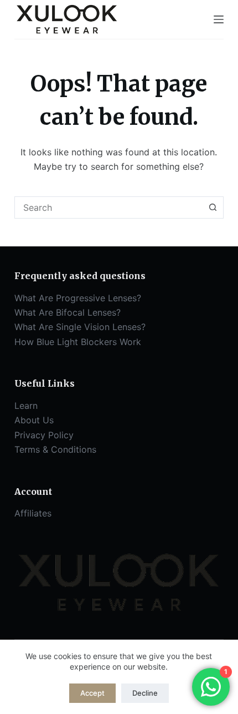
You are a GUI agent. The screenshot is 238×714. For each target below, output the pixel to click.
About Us (34, 420)
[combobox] (108, 207)
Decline (145, 692)
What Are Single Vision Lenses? (80, 326)
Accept (92, 692)
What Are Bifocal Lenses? (67, 312)
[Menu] (219, 19)
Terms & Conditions (55, 449)
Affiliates (32, 513)
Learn (26, 405)
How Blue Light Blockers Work (77, 341)
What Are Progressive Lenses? (77, 297)
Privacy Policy (44, 434)
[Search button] (212, 207)
